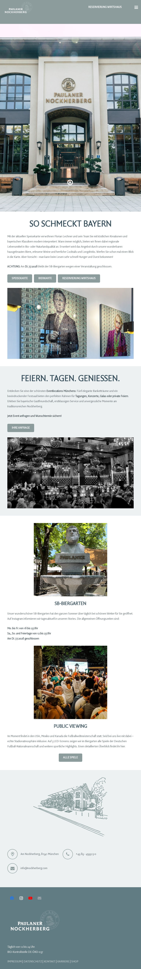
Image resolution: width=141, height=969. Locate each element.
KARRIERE (63, 961)
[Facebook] (12, 898)
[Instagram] (21, 898)
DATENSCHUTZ (33, 961)
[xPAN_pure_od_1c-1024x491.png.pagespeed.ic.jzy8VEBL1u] (18, 7)
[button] (136, 7)
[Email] (39, 898)
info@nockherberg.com (34, 868)
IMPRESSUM (14, 961)
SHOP (74, 961)
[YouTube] (30, 898)
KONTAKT (49, 961)
